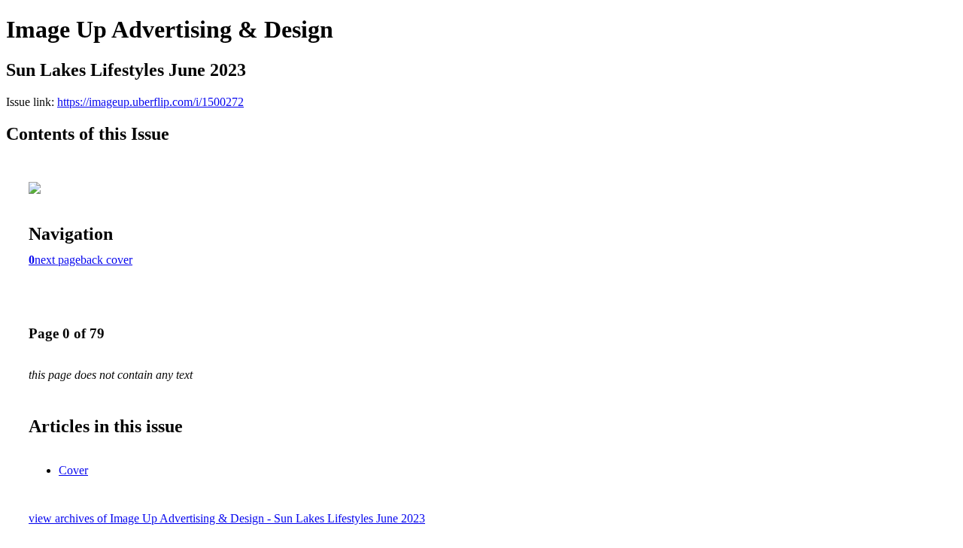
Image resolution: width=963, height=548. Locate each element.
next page (58, 259)
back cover (106, 259)
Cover (73, 470)
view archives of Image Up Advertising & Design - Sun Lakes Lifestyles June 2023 (227, 518)
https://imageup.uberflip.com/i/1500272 (150, 101)
